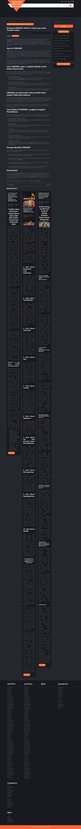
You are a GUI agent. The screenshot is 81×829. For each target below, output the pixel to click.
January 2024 (10, 744)
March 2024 (9, 741)
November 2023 (10, 748)
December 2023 (10, 746)
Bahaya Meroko (61, 687)
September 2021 (10, 774)
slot (58, 698)
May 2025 (9, 715)
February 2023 (10, 763)
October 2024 (10, 728)
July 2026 (9, 689)
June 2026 (9, 691)
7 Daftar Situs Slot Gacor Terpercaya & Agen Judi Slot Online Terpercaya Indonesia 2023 (13, 197)
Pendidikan (9, 796)
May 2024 (9, 737)
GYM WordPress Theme (37, 827)
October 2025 (10, 706)
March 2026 (9, 696)
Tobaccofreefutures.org (17, 4)
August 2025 (9, 709)
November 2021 (10, 772)
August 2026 (9, 687)
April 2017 (9, 775)
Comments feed (10, 820)
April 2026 (9, 695)
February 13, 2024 (13, 204)
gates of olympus (10, 790)
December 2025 (10, 702)
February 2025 (10, 720)
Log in (8, 816)
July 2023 (9, 755)
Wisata (8, 807)
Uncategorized (21, 21)
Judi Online (9, 792)
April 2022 (9, 764)
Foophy (18, 32)
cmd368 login (10, 40)
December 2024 (10, 724)
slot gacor (27, 586)
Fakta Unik (9, 788)
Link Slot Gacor (31, 304)
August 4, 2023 (28, 215)
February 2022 (10, 768)
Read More (12, 453)
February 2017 (10, 777)
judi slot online (31, 421)
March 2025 (26, 719)
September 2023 (10, 752)
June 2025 (9, 713)
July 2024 (9, 733)
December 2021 (10, 770)
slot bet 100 (9, 799)
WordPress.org (10, 821)
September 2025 (10, 707)
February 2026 (10, 698)
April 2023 (9, 761)
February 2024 (10, 742)
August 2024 (9, 731)
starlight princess (10, 803)
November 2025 (10, 704)
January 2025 (10, 722)
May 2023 (9, 759)
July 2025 (9, 711)
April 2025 (9, 717)
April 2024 (9, 739)
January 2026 (10, 700)
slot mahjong (11, 229)
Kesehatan (9, 794)
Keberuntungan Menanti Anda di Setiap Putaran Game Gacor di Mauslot (44, 196)
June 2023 (9, 757)
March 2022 (9, 766)
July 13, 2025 (11, 32)
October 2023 (10, 750)
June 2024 (9, 735)
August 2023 (9, 753)
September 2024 (27, 730)
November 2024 (10, 726)
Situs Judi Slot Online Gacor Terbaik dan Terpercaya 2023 (28, 209)
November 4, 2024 (43, 201)
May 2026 (9, 693)
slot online (9, 801)
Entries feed (9, 818)
